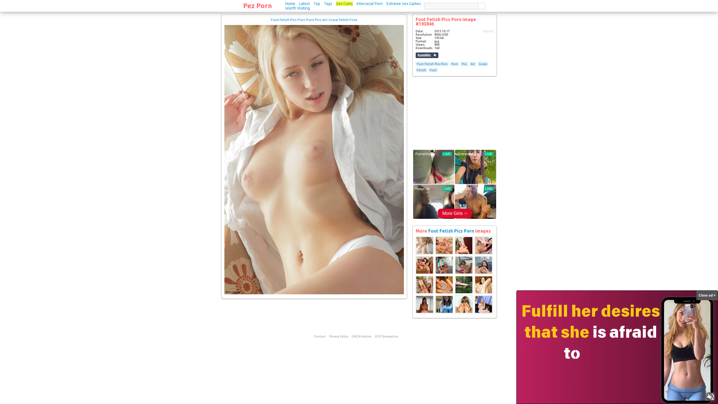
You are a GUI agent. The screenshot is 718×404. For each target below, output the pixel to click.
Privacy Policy (338, 336)
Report (488, 31)
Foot (433, 70)
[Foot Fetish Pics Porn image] (425, 253)
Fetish (421, 70)
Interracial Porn (369, 3)
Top (317, 3)
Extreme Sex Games (403, 3)
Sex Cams (344, 3)
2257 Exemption (387, 336)
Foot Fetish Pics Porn (432, 64)
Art (473, 64)
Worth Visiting (297, 8)
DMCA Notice (361, 336)
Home (290, 3)
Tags (328, 3)
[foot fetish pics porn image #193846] (314, 293)
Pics (464, 64)
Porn (454, 64)
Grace (483, 64)
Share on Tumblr (427, 55)
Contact (320, 336)
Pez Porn (257, 6)
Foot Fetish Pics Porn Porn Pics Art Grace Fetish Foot (314, 20)
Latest (304, 3)
